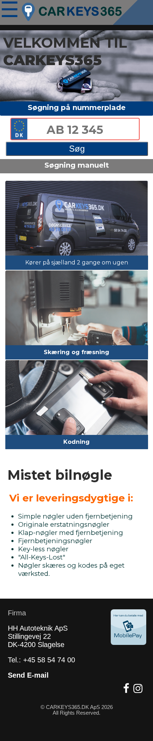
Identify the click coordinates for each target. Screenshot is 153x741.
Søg (77, 148)
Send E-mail (28, 675)
